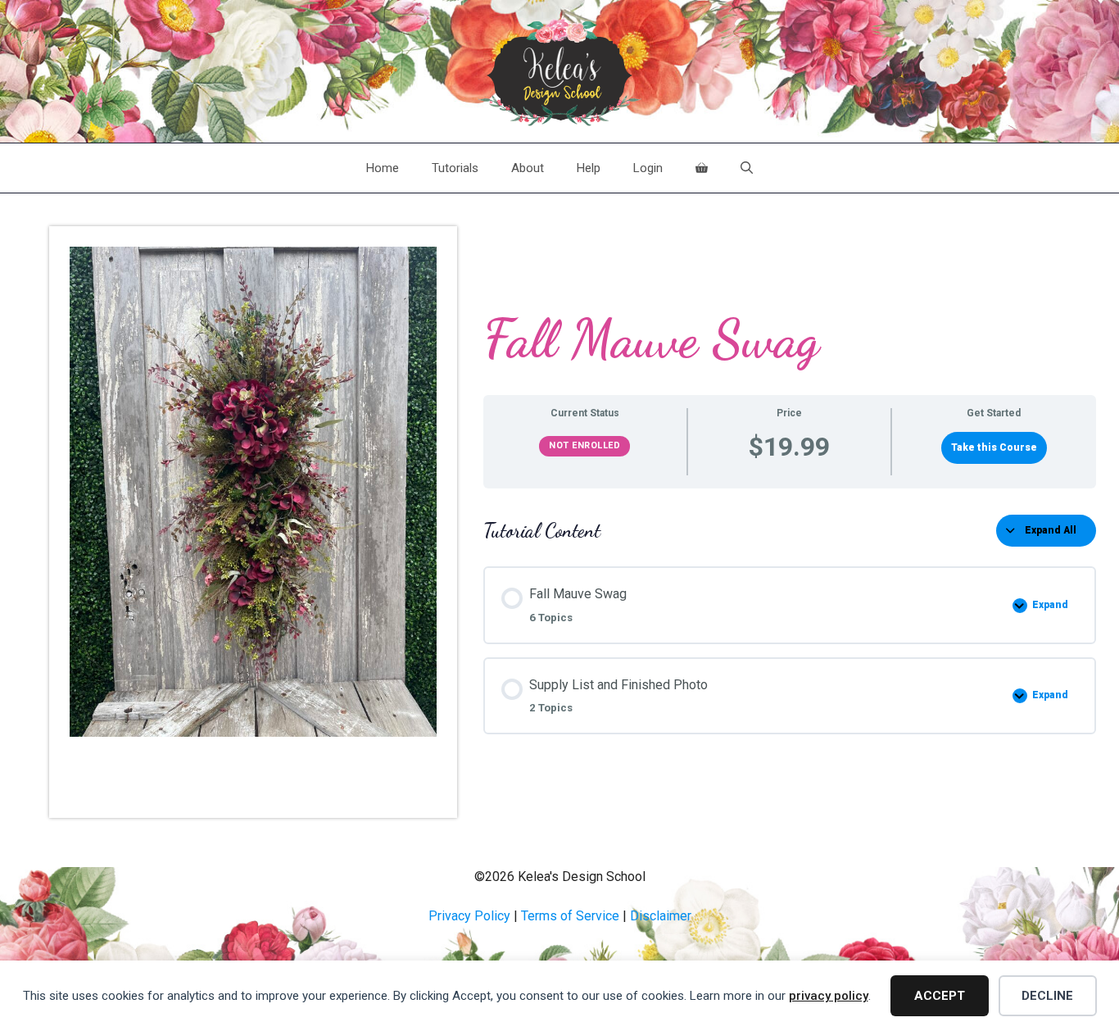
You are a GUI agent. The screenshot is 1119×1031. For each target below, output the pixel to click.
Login (648, 168)
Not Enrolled (584, 445)
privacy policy (828, 995)
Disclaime (658, 916)
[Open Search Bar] (746, 168)
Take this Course (994, 447)
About (527, 168)
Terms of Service (570, 916)
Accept (939, 995)
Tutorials (455, 168)
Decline (1047, 995)
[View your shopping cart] (701, 168)
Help (588, 168)
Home (382, 168)
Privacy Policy (469, 916)
